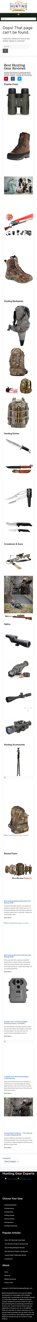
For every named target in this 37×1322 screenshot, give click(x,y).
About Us (7, 1275)
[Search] (34, 19)
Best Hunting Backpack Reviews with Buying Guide (17, 902)
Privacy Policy (8, 1282)
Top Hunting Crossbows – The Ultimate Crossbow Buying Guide (18, 1134)
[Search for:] (16, 46)
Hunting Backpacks (10, 1205)
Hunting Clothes (9, 1219)
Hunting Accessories (10, 1226)
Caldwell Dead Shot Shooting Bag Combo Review (16, 1077)
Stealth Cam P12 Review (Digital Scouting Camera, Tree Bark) (15, 1022)
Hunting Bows (8, 1212)
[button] (18, 14)
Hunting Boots (8, 1222)
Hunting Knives (9, 1208)
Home (6, 1272)
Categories (7, 1158)
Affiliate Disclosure (10, 1279)
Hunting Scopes (9, 1215)
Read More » (8, 917)
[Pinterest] (6, 79)
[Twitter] (20, 79)
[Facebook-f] (13, 79)
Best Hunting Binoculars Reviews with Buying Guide (17, 956)
